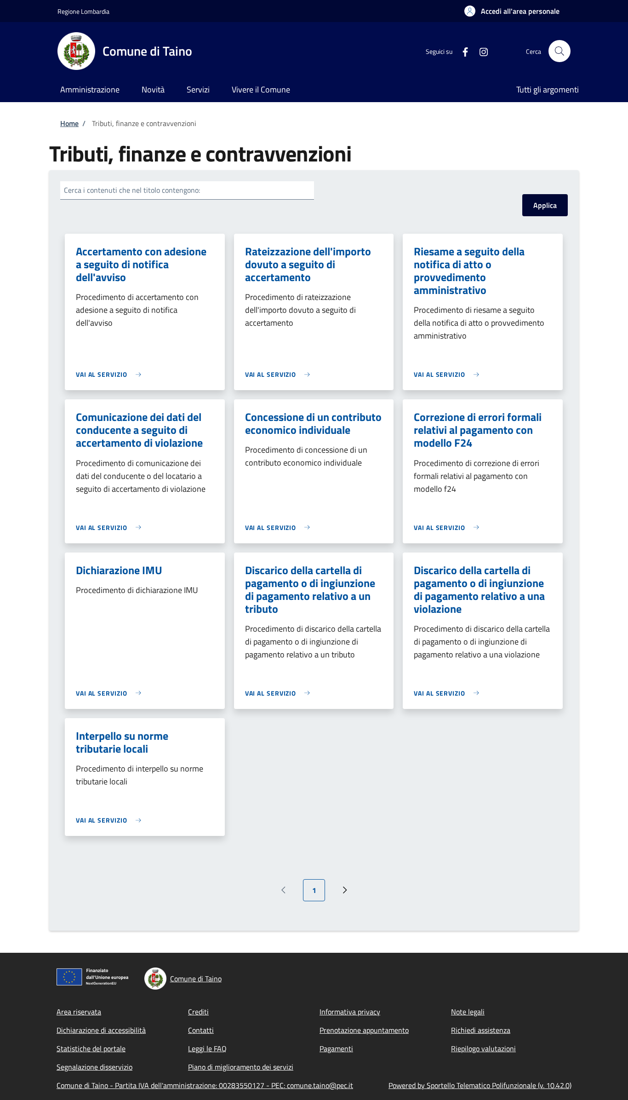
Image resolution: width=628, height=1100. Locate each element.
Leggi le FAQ (207, 1048)
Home (69, 123)
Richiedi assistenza (480, 1030)
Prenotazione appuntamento (364, 1030)
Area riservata (79, 1011)
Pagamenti (336, 1048)
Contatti (201, 1030)
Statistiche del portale (91, 1048)
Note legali (468, 1011)
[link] (111, 374)
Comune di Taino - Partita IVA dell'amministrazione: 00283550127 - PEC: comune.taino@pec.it (205, 1085)
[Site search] (559, 51)
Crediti (198, 1011)
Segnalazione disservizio (94, 1066)
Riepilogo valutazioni (483, 1048)
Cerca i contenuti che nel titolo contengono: (132, 190)
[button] (512, 11)
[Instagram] (480, 51)
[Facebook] (461, 51)
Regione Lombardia (83, 11)
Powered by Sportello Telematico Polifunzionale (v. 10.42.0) (479, 1085)
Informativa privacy (350, 1011)
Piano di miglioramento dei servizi (240, 1066)
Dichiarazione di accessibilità (101, 1030)
